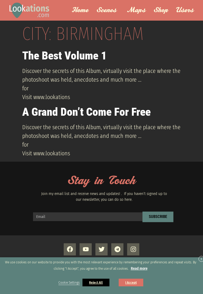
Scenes (106, 10)
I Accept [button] (131, 282)
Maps (136, 10)
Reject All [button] (96, 282)
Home (80, 10)
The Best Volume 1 (64, 55)
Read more (139, 268)
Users (185, 10)
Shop (161, 10)
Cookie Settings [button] (69, 283)
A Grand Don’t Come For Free (86, 111)
